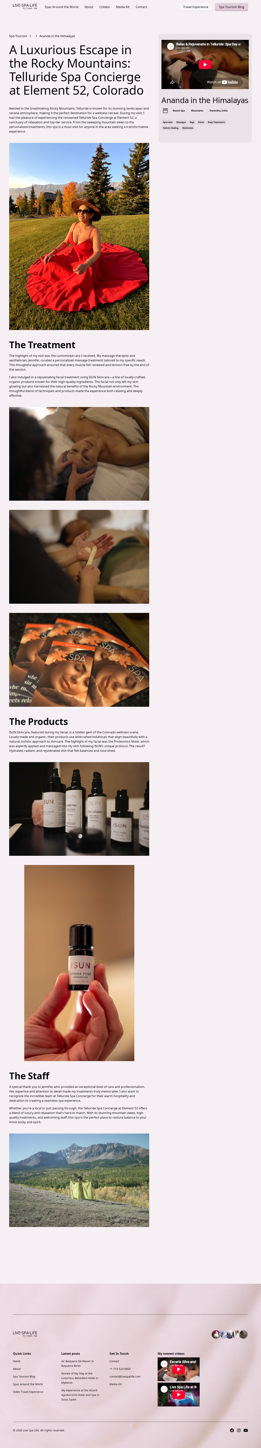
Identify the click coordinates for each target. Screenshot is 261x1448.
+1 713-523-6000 (119, 1369)
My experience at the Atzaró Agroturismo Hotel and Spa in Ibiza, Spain (80, 1394)
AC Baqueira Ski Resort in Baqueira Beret (77, 1363)
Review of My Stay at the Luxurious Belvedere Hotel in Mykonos (79, 1378)
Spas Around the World (61, 7)
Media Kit (123, 7)
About (88, 7)
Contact (141, 7)
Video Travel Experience (28, 1392)
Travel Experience (195, 7)
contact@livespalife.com (124, 1376)
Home (16, 1361)
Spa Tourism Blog (231, 7)
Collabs (104, 7)
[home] (25, 7)
